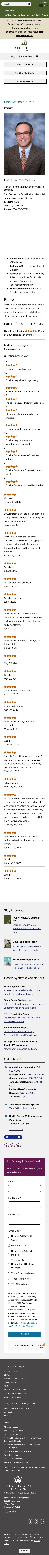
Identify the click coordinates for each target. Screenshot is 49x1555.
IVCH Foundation (19, 1245)
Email (11, 1181)
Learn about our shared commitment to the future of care (27, 929)
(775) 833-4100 (27, 1093)
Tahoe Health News (21, 1278)
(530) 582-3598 (36, 1074)
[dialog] (24, 1542)
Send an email (16, 1129)
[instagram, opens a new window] (12, 1145)
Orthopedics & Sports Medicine (22, 1253)
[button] (8, 10)
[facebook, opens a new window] (6, 1145)
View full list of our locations (23, 1108)
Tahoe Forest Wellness (22, 1273)
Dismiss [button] (24, 1551)
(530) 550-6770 (20, 209)
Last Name (14, 1214)
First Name (14, 1198)
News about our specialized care (20, 1049)
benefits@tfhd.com (12, 1470)
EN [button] (41, 5)
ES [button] (45, 5)
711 (26, 1096)
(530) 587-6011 (36, 1078)
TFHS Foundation (20, 1284)
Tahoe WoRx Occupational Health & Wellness (22, 1264)
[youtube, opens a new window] (18, 1145)
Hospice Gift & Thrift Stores (21, 1238)
